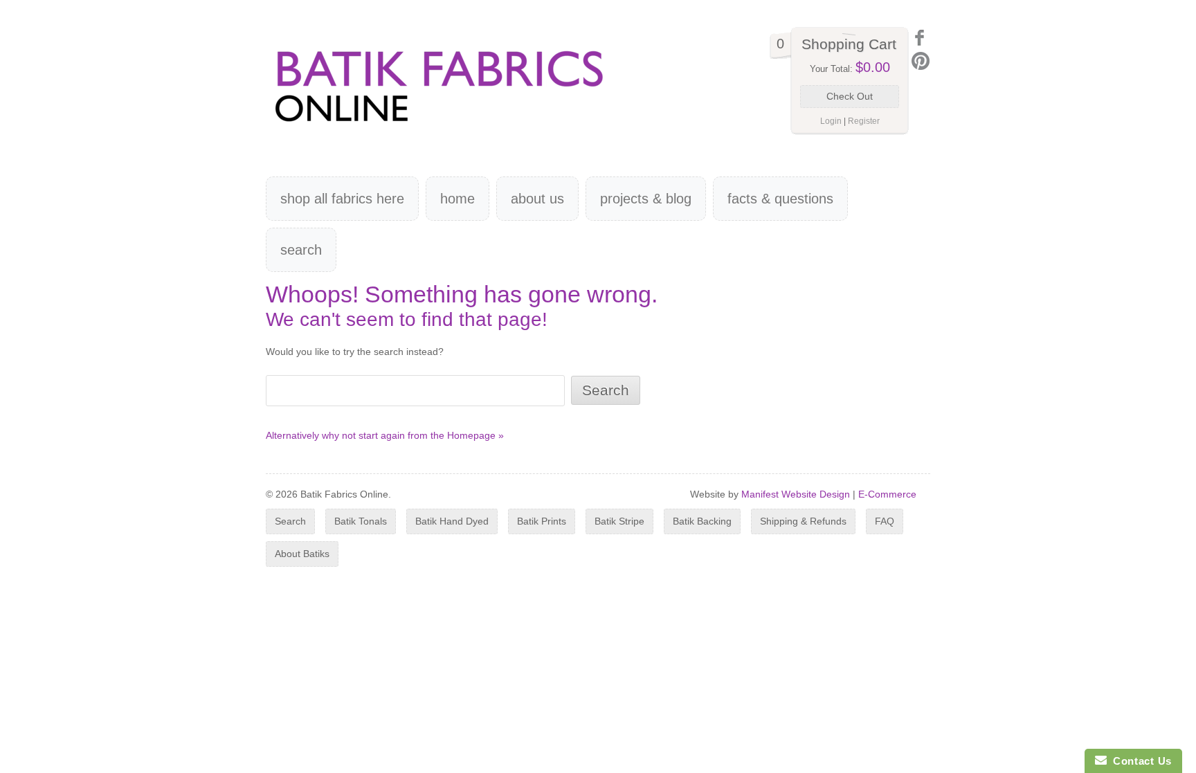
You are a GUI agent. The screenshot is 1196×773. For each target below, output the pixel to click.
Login (831, 121)
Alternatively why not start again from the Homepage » (385, 435)
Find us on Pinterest (920, 61)
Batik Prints (541, 521)
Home (457, 198)
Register (864, 121)
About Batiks (302, 553)
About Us (537, 198)
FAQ (884, 521)
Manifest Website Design (795, 494)
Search (301, 249)
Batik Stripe (619, 521)
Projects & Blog (645, 198)
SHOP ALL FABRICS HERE (342, 198)
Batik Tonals (360, 521)
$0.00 (872, 67)
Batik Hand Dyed (452, 521)
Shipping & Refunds (803, 521)
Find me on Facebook (920, 38)
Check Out (849, 96)
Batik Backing (702, 521)
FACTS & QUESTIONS (780, 198)
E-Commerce (887, 494)
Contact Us (1139, 761)
